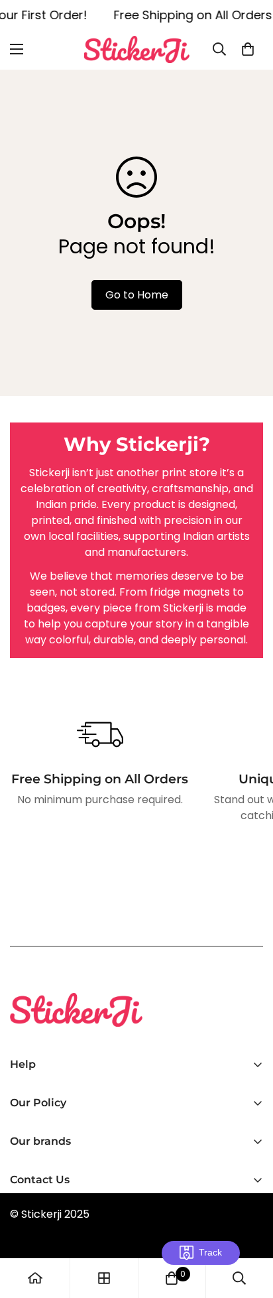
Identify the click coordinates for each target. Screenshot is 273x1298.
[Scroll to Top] (249, 1227)
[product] (35, 1278)
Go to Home (136, 294)
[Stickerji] (137, 49)
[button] (248, 49)
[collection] (104, 1278)
